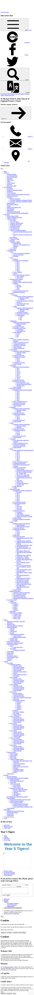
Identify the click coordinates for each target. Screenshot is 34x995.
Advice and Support (15, 783)
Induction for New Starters (20, 671)
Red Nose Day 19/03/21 (22, 581)
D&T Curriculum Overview (20, 401)
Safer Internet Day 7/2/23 (22, 382)
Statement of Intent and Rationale (24, 296)
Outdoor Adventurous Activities (24, 516)
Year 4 (18, 267)
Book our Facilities (11, 185)
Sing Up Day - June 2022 (22, 474)
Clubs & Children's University (14, 217)
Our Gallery (16, 676)
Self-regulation (17, 794)
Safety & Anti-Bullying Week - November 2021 (24, 570)
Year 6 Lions (13, 745)
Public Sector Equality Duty (14, 207)
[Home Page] (17, 95)
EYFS (11, 252)
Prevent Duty (10, 814)
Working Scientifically (18, 348)
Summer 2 (19, 702)
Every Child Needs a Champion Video (23, 806)
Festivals (12, 240)
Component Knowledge (19, 344)
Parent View (10, 654)
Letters (12, 645)
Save (14, 993)
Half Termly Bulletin (18, 681)
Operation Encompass (12, 812)
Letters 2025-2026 (17, 647)
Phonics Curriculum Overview (21, 290)
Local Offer (13, 782)
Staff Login (6, 899)
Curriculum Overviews (22, 312)
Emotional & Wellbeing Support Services (20, 799)
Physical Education (15, 489)
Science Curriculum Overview (20, 342)
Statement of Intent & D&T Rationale (22, 390)
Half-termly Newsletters (16, 612)
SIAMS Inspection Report (13, 211)
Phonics (15, 673)
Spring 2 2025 (16, 618)
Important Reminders (18, 694)
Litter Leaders (16, 765)
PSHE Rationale (20, 525)
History (12, 423)
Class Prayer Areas (15, 229)
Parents (5, 620)
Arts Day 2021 (20, 484)
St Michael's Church (15, 226)
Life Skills (15, 795)
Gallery (9, 181)
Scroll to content (5, 12)
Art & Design (13, 349)
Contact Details (11, 183)
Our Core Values (14, 221)
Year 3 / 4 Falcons (14, 716)
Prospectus (9, 178)
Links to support (17, 635)
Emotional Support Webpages (20, 804)
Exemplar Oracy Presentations (20, 260)
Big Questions (13, 237)
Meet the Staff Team (12, 177)
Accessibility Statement (13, 903)
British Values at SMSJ (12, 216)
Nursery (18, 285)
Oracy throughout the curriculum (21, 275)
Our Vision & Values (12, 175)
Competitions (19, 513)
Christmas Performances (22, 483)
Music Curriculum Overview (20, 461)
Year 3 (18, 266)
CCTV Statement (11, 193)
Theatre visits (19, 482)
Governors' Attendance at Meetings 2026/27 (21, 200)
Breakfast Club (10, 624)
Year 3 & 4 (19, 507)
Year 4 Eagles (13, 723)
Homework (16, 699)
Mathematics (13, 321)
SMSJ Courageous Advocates (20, 766)
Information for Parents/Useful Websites (23, 598)
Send (8, 895)
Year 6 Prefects (14, 755)
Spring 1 (15, 607)
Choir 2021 (19, 480)
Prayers (15, 247)
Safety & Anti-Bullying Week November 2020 (23, 584)
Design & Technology (15, 388)
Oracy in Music (20, 276)
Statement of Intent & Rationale (21, 367)
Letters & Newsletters (12, 644)
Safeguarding (10, 210)
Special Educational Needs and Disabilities (17, 213)
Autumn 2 (15, 605)
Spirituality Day (17, 243)
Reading (15, 295)
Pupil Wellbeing (11, 798)
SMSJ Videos (10, 180)
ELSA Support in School (16, 802)
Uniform (9, 660)
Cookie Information (12, 905)
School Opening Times (12, 657)
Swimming (19, 512)
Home (5, 171)
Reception (15, 256)
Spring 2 (15, 608)
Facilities (15, 520)
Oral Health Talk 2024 (22, 546)
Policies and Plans (14, 779)
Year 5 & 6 (19, 509)
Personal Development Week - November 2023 (24, 384)
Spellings (15, 710)
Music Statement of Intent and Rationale (23, 450)
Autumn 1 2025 (17, 614)
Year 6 (18, 270)
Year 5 (18, 269)
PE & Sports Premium (12, 204)
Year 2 (18, 265)
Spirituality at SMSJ (15, 242)
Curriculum (6, 214)
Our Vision (13, 220)
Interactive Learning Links (16, 788)
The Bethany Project (18, 769)
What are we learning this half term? (22, 697)
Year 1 (18, 263)
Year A (18, 359)
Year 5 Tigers (13, 730)
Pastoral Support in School (16, 801)
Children (6, 661)
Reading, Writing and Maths (20, 789)
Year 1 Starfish (13, 677)
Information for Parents (19, 292)
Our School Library (12, 599)
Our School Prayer (14, 227)
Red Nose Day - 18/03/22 (22, 558)
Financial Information (12, 196)
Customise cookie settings (19, 932)
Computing (13, 365)
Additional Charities (18, 771)
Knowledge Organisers (19, 700)
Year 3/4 (18, 372)
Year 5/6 (18, 377)
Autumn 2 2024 (17, 615)
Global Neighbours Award (16, 759)
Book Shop (13, 611)
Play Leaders (13, 758)
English (12, 293)
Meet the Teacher (17, 666)
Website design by (11, 913)
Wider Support (17, 786)
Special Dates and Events (19, 597)
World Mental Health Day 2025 (24, 545)
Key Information (8, 187)
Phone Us (30, 136)
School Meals (10, 651)
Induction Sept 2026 (18, 254)
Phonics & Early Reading (16, 279)
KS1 (21, 318)
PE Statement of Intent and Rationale (22, 490)
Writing (15, 306)
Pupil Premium (10, 208)
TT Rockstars (19, 329)
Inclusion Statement (12, 776)
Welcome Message (11, 174)
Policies (9, 206)
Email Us (30, 148)
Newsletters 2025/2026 (19, 650)
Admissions (10, 188)
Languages (13, 438)
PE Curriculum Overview (19, 502)
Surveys (15, 273)
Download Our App (9, 817)
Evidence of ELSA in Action (20, 805)
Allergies (12, 628)
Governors (9, 197)
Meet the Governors (15, 198)
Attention (15, 792)
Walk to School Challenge (22, 515)
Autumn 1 (15, 604)
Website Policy (10, 906)
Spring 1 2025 (16, 617)
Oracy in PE (19, 277)
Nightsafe (15, 768)
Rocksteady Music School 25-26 (24, 470)
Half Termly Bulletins (18, 668)
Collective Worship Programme (18, 230)
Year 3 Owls (13, 691)
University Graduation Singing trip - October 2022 (24, 472)
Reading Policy (17, 280)
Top (2, 916)
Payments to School (12, 656)
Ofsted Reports (10, 203)
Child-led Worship (14, 239)
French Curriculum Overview (20, 443)
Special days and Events (19, 446)
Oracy (11, 257)
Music (11, 449)
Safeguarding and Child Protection (15, 811)
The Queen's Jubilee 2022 (22, 476)
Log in (5, 818)
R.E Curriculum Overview (20, 594)
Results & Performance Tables (14, 190)
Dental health (13, 631)
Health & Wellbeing (12, 627)
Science (12, 338)
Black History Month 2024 (23, 551)
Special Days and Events (22, 303)
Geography (13, 407)
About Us (6, 173)
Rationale (15, 259)
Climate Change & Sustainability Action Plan (18, 194)
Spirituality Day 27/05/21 (22, 579)
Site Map (6, 900)
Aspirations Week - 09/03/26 (23, 541)
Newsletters (13, 648)
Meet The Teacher (17, 686)
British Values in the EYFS (20, 674)
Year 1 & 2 (19, 506)
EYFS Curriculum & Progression (21, 253)
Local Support (16, 785)
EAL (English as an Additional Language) (17, 796)
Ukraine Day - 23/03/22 (22, 556)
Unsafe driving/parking (19, 763)
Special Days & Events (19, 362)
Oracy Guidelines (17, 272)
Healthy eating (13, 638)
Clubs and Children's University (15, 625)
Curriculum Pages (11, 250)
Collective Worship (12, 219)
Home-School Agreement (13, 641)
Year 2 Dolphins (14, 684)
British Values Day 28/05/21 (23, 578)
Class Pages (10, 663)
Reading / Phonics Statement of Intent (22, 282)
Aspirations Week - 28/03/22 (23, 555)
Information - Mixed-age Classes (15, 643)
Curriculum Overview (18, 326)
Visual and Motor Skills (19, 791)
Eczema (12, 633)
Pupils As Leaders (11, 752)
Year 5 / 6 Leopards (15, 737)
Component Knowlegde (19, 463)
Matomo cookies (9, 967)
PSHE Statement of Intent (22, 526)
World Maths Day (20, 331)
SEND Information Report (16, 781)
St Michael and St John (16, 224)
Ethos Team (13, 249)
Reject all (3, 932)
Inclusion (6, 775)
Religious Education (15, 591)
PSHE (11, 522)
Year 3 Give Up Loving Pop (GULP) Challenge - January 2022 (23, 567)
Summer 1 (15, 610)
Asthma (12, 630)
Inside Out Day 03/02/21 (22, 582)
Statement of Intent (24, 298)
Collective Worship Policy (16, 223)
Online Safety (10, 653)
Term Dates (10, 658)
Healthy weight (14, 640)
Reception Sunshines (15, 664)
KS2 (21, 319)
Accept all (9, 932)
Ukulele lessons (20, 469)
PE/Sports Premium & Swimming (21, 519)
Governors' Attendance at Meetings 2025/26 (21, 201)
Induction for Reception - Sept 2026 (16, 621)
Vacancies (9, 184)
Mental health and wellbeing (17, 634)
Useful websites (17, 670)
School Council (14, 753)
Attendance (10, 191)
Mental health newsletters (19, 637)
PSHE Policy (16, 535)
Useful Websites (20, 305)
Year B (18, 361)
